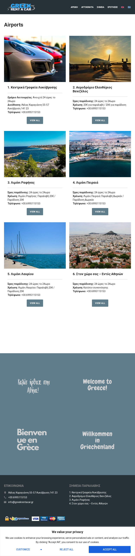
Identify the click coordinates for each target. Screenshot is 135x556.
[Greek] (129, 7)
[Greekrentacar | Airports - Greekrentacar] (21, 7)
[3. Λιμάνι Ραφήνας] (35, 154)
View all (35, 120)
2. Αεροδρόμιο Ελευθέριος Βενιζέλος (90, 496)
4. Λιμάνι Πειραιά (85, 182)
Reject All (66, 549)
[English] (122, 7)
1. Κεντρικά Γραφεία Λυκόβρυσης (32, 87)
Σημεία (100, 7)
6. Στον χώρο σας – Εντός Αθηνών (98, 274)
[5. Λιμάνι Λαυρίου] (35, 245)
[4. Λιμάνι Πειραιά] (100, 154)
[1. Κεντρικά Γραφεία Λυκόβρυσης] (35, 59)
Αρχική (74, 7)
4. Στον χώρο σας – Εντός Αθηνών (88, 503)
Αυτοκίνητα (87, 7)
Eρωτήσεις (113, 7)
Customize (23, 549)
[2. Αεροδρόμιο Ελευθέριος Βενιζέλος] (100, 59)
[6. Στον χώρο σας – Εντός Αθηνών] (100, 245)
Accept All (110, 549)
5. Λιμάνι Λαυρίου (21, 274)
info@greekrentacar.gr (20, 502)
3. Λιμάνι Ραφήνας (21, 182)
